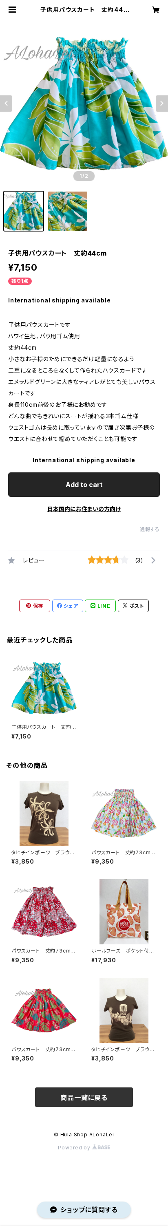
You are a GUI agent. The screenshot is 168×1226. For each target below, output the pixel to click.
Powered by (75, 1147)
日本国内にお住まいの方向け (84, 508)
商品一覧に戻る (84, 1098)
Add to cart (84, 485)
